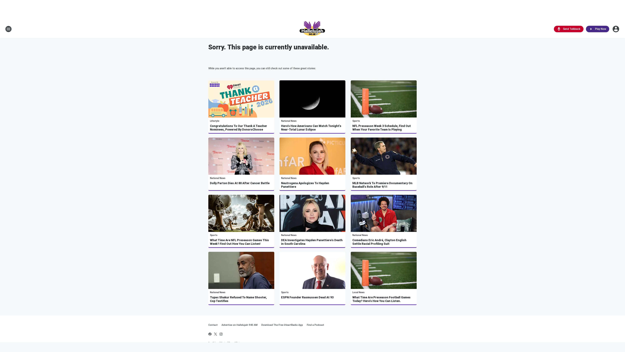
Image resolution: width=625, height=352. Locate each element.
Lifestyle (214, 121)
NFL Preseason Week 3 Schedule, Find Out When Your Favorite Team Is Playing (381, 127)
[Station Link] (312, 29)
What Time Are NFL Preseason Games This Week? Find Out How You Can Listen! (239, 241)
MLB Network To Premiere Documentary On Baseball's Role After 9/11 (382, 184)
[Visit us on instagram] (221, 334)
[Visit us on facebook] (210, 334)
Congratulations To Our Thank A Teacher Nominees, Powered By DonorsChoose (238, 127)
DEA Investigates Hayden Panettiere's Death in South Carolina (312, 241)
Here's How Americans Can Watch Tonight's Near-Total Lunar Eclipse (311, 127)
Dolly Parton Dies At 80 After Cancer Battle (240, 183)
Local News (358, 292)
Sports (356, 121)
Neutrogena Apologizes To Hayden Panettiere (305, 184)
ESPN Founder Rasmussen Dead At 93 (307, 297)
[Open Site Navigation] (8, 29)
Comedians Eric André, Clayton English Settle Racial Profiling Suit (379, 241)
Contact (213, 324)
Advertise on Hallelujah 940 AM (239, 324)
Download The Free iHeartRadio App (282, 324)
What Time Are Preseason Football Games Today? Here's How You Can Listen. (381, 299)
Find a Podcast (315, 324)
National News (289, 121)
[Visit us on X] (215, 334)
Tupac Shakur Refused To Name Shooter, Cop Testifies (238, 299)
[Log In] (616, 29)
